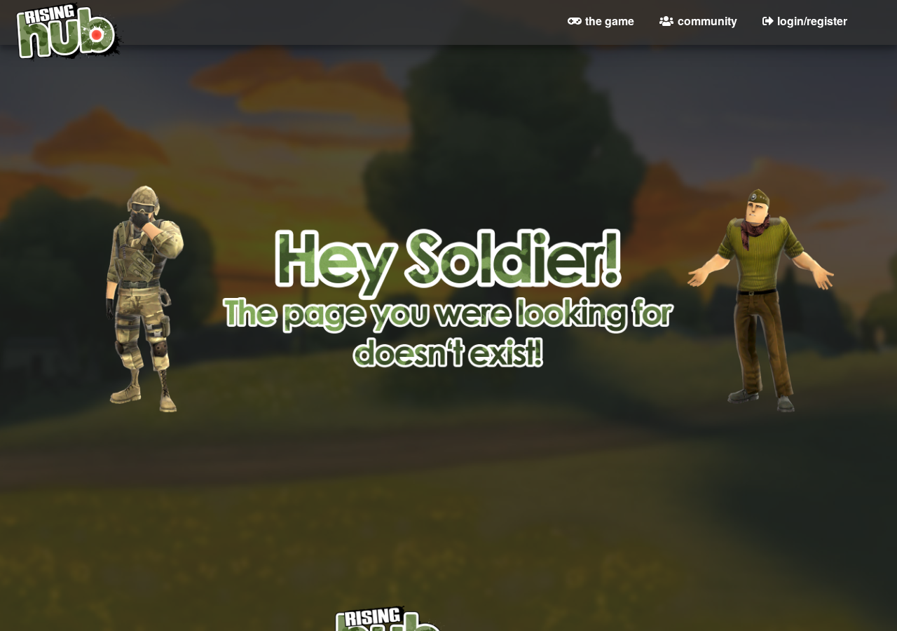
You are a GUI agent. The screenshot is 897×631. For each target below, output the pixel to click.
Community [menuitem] (707, 21)
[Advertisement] (448, 450)
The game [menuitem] (609, 21)
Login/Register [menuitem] (812, 21)
